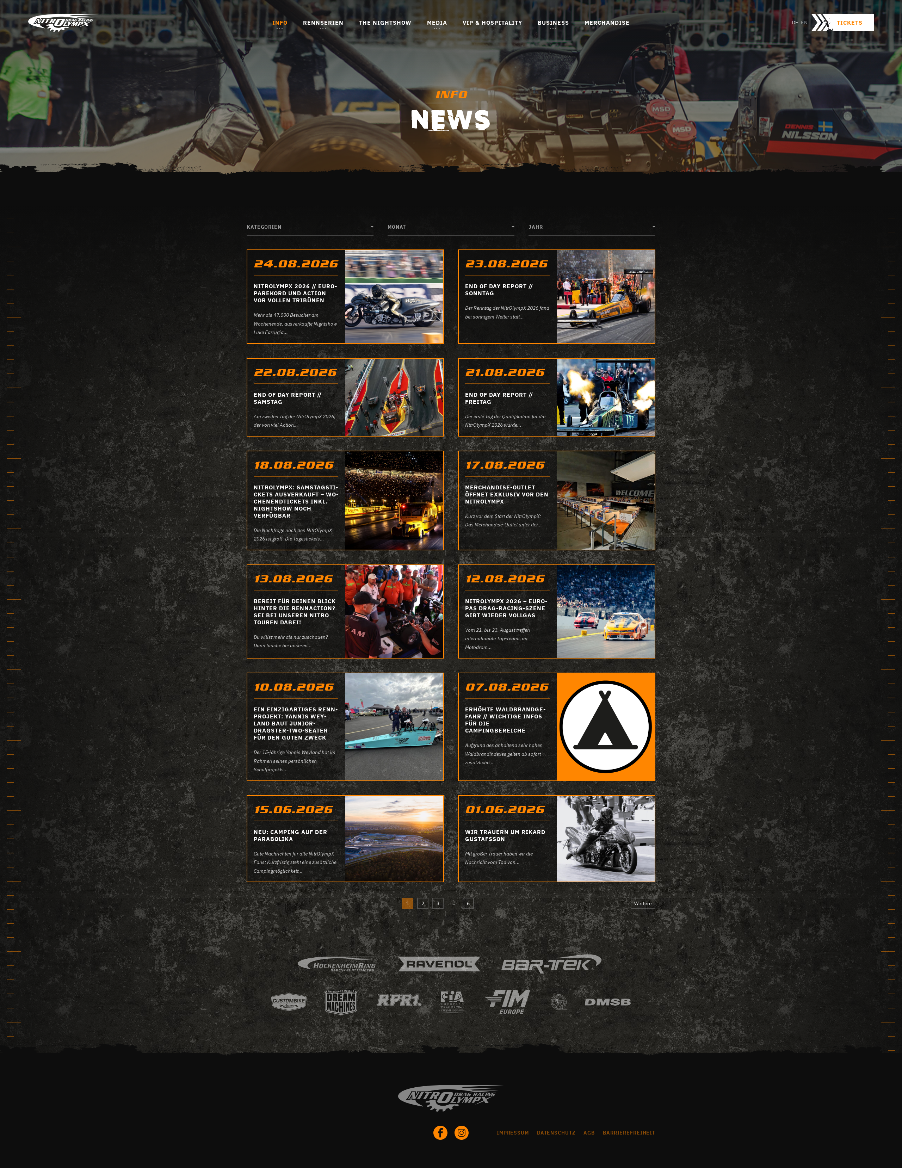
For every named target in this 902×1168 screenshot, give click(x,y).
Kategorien (264, 227)
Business (553, 22)
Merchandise (607, 22)
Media (437, 22)
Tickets (850, 22)
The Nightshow (385, 22)
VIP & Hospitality (492, 22)
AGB (589, 1133)
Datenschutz (556, 1133)
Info (280, 22)
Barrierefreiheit (629, 1133)
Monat (397, 227)
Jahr (536, 227)
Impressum (513, 1133)
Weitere (643, 903)
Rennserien (323, 22)
